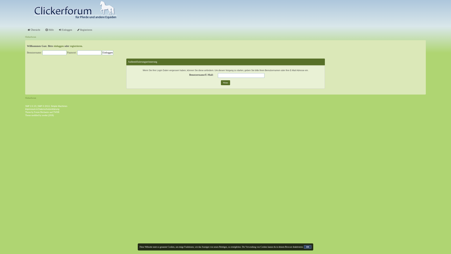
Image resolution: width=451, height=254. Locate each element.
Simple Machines (59, 106)
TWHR (56, 112)
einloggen (59, 46)
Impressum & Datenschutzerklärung (42, 109)
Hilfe (51, 30)
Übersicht (35, 30)
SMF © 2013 (44, 106)
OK (307, 247)
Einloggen (66, 30)
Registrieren (85, 30)
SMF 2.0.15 (30, 106)
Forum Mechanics (41, 112)
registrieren (76, 46)
